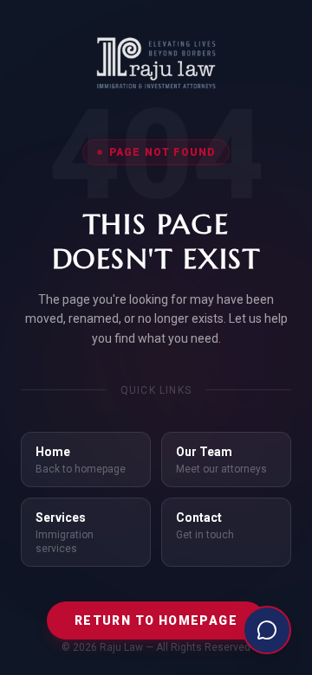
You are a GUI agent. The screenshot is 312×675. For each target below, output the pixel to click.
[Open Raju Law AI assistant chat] (267, 630)
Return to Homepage (156, 620)
